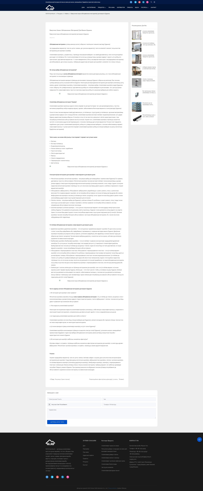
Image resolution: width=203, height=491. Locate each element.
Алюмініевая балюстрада (109, 464)
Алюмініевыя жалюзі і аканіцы (110, 458)
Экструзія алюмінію (107, 467)
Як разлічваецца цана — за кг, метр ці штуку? (149, 115)
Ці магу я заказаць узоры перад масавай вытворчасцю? (149, 79)
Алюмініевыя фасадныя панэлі (110, 470)
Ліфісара (124, 488)
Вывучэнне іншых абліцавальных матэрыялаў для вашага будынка (90, 13)
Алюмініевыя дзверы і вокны (110, 454)
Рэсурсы (59, 13)
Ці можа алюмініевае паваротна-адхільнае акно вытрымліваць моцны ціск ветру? (148, 32)
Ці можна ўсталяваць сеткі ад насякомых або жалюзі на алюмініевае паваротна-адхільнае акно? (149, 44)
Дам (84, 445)
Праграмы (86, 449)
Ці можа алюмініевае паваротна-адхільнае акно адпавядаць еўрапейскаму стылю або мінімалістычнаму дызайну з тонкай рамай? (149, 56)
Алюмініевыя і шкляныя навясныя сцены (113, 461)
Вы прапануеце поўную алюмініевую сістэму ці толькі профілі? (149, 91)
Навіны (67, 13)
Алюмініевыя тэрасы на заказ (110, 445)
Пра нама (86, 452)
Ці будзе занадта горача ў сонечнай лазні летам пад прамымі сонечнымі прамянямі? (149, 68)
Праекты (85, 458)
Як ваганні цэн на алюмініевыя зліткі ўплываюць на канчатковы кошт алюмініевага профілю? (149, 103)
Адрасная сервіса (88, 455)
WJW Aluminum (50, 13)
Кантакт (85, 465)
